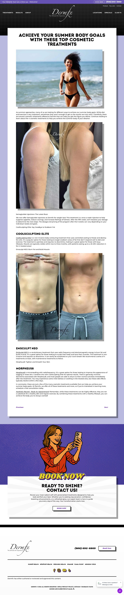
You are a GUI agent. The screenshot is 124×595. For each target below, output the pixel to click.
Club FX (118, 13)
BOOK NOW (61, 508)
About (28, 13)
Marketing (62, 589)
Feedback (84, 587)
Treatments (8, 13)
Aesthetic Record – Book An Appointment (32, 392)
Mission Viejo (90, 564)
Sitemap (77, 587)
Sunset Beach (33, 564)
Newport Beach (46, 564)
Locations (97, 13)
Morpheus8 (20, 372)
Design (52, 589)
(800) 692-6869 (114, 2)
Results (19, 13)
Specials (108, 13)
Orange (70, 564)
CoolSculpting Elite (23, 238)
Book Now (99, 2)
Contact (119, 6)
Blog (91, 587)
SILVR (70, 589)
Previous (19, 407)
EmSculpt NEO (22, 352)
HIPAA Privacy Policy (65, 587)
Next (106, 407)
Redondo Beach (59, 564)
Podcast (105, 6)
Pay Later (112, 6)
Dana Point (79, 564)
